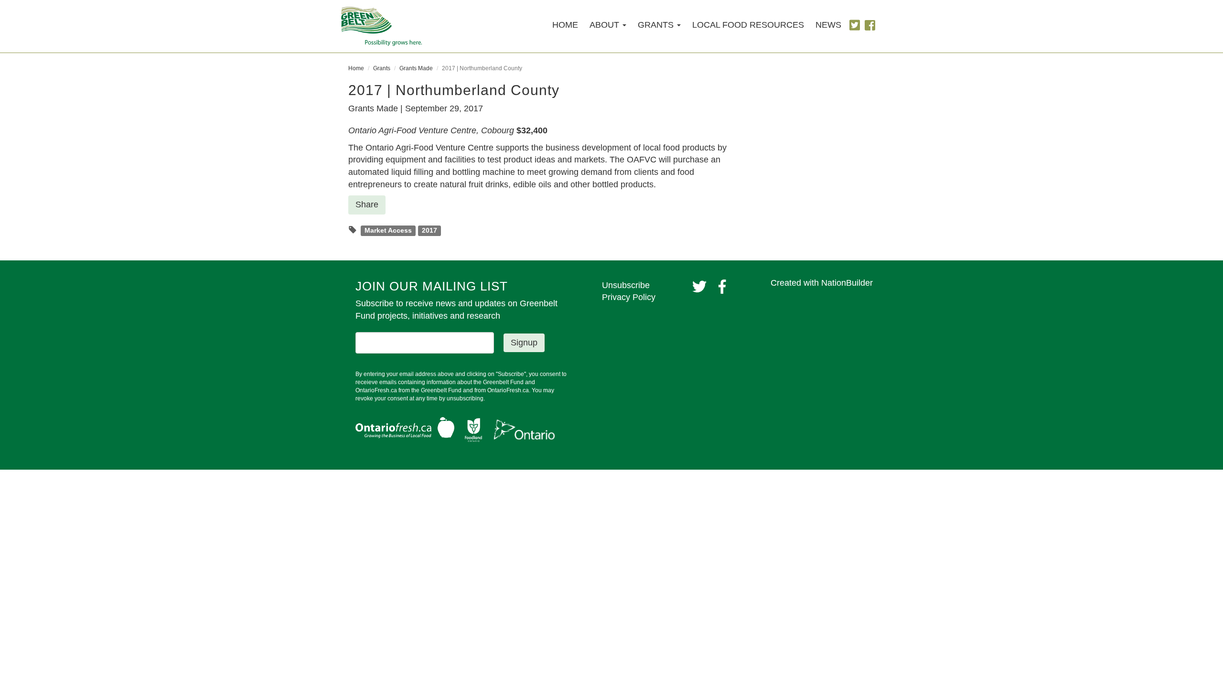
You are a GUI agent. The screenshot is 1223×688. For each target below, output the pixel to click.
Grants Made (416, 68)
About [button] (606, 25)
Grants (381, 68)
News (828, 25)
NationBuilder (847, 283)
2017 (429, 230)
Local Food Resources (748, 25)
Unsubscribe (626, 285)
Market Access (388, 230)
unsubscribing (465, 398)
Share (366, 204)
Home (565, 25)
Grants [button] (657, 25)
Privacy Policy (628, 297)
